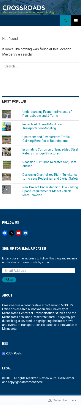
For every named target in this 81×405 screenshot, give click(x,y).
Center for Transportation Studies (42, 313)
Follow (9, 279)
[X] (11, 233)
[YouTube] (18, 233)
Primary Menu (76, 20)
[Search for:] (40, 66)
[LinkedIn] (25, 233)
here (40, 382)
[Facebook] (4, 233)
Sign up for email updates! (24, 248)
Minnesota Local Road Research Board (28, 317)
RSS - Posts (14, 353)
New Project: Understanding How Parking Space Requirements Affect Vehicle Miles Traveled (50, 191)
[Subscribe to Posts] (3, 353)
